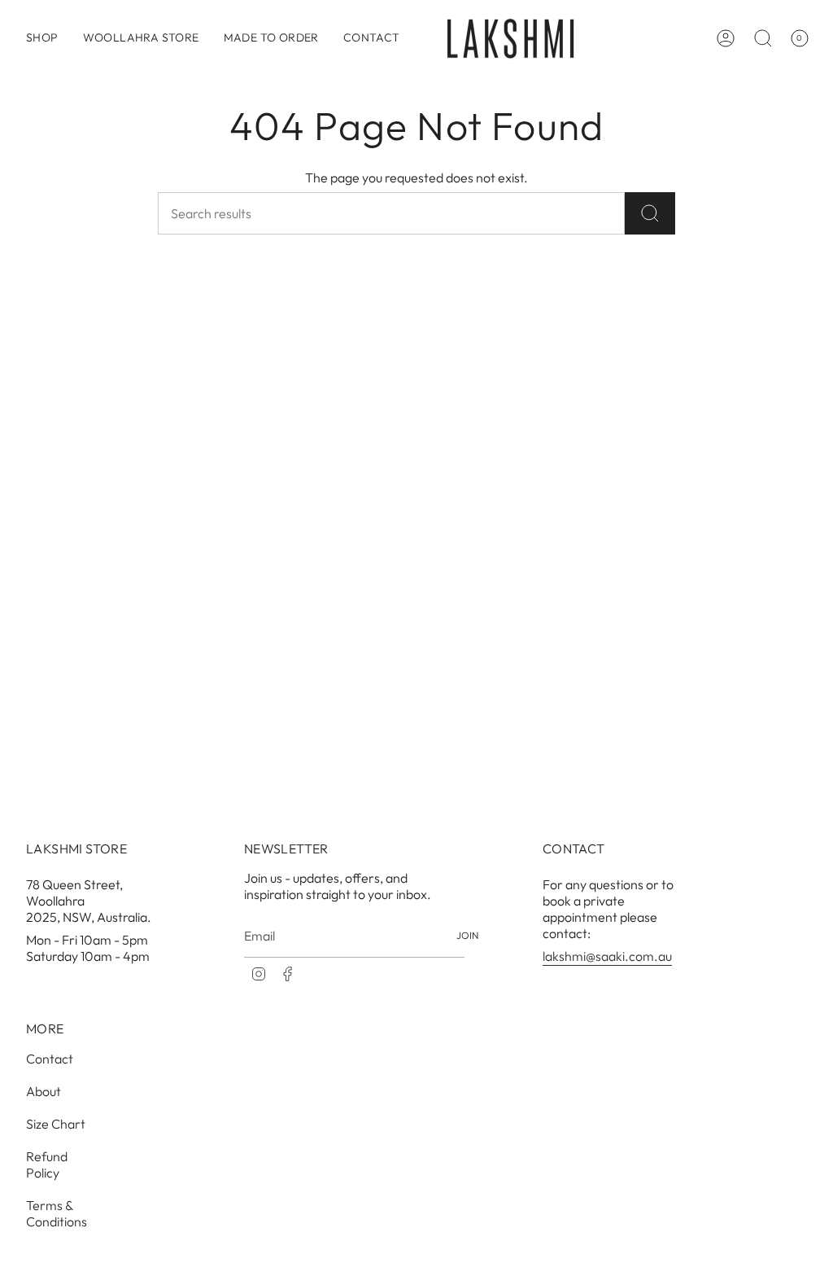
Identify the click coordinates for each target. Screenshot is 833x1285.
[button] (42, 38)
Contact (49, 1058)
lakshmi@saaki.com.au (607, 956)
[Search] (650, 213)
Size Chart (55, 1124)
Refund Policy (47, 1164)
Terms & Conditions (56, 1213)
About (43, 1091)
